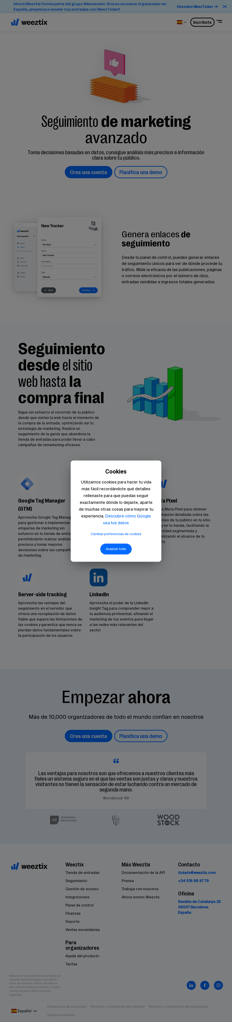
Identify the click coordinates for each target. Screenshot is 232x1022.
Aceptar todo (116, 549)
